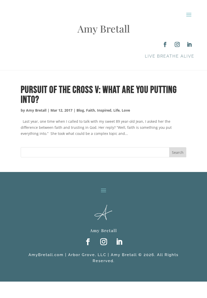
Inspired (104, 110)
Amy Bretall (36, 110)
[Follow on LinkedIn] (189, 44)
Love (126, 110)
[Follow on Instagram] (177, 44)
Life (116, 110)
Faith (90, 110)
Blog (80, 110)
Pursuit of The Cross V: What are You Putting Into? (99, 95)
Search (178, 152)
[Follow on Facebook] (165, 44)
